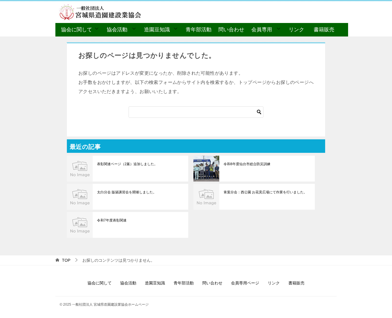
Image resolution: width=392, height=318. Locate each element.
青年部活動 (198, 29)
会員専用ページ (245, 283)
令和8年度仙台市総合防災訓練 (247, 164)
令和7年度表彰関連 (112, 220)
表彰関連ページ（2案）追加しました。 (127, 164)
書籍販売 (324, 29)
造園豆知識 (157, 29)
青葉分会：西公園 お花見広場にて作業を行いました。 (265, 192)
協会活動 (117, 29)
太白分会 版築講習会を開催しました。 (126, 192)
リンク (296, 29)
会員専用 (261, 29)
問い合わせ (231, 29)
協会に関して (76, 29)
